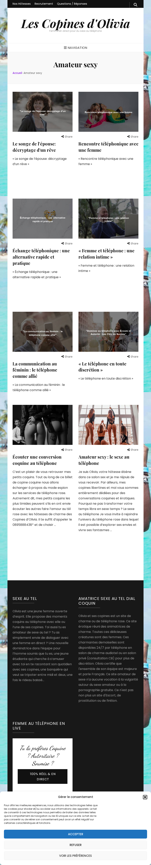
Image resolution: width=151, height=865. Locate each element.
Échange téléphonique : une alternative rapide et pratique (41, 257)
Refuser (76, 845)
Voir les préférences (75, 856)
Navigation (77, 47)
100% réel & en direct (43, 776)
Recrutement (44, 4)
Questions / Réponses (72, 4)
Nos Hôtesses (22, 4)
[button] (145, 797)
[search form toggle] (135, 5)
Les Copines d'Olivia (75, 23)
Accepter (75, 834)
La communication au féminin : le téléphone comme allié (35, 370)
